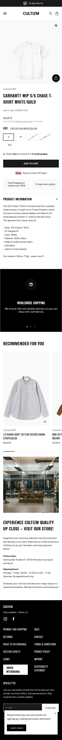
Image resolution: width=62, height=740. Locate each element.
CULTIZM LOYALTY (11, 652)
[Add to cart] (56, 78)
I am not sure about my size (23, 128)
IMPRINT (38, 659)
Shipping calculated (23, 121)
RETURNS (7, 637)
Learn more (16, 727)
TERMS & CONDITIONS (45, 644)
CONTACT (38, 637)
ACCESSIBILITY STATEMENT (41, 668)
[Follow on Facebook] (13, 619)
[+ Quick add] (45, 421)
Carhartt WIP (9, 89)
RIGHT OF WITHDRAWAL (15, 644)
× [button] (55, 713)
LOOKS (6, 659)
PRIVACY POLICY (42, 652)
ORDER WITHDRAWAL (13, 670)
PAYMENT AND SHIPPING (15, 629)
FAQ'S (36, 629)
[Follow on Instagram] (5, 619)
